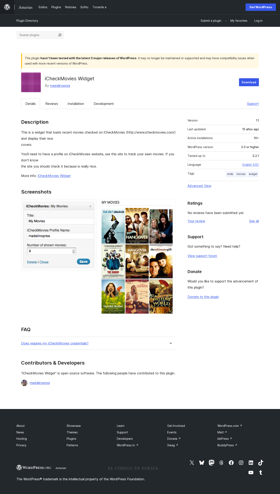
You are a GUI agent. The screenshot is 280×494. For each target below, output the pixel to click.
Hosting (21, 438)
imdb (230, 174)
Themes (72, 432)
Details (30, 104)
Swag (172, 445)
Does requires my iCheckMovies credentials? (55, 343)
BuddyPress (227, 445)
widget (253, 174)
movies (241, 174)
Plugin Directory (27, 20)
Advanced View (199, 186)
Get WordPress (260, 7)
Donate (174, 438)
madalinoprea (60, 86)
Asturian (61, 468)
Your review (196, 221)
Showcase (74, 425)
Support (253, 104)
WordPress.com (229, 425)
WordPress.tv (128, 445)
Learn (120, 425)
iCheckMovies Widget (54, 176)
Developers (125, 438)
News (20, 432)
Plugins (71, 438)
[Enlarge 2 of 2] (170, 205)
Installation (76, 104)
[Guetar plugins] (60, 35)
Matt (222, 432)
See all (254, 221)
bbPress (224, 438)
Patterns (72, 445)
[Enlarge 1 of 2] (91, 205)
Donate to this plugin (203, 297)
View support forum (202, 256)
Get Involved (176, 425)
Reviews (51, 104)
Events (171, 432)
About (20, 425)
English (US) (250, 164)
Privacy (21, 445)
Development (104, 104)
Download (249, 82)
